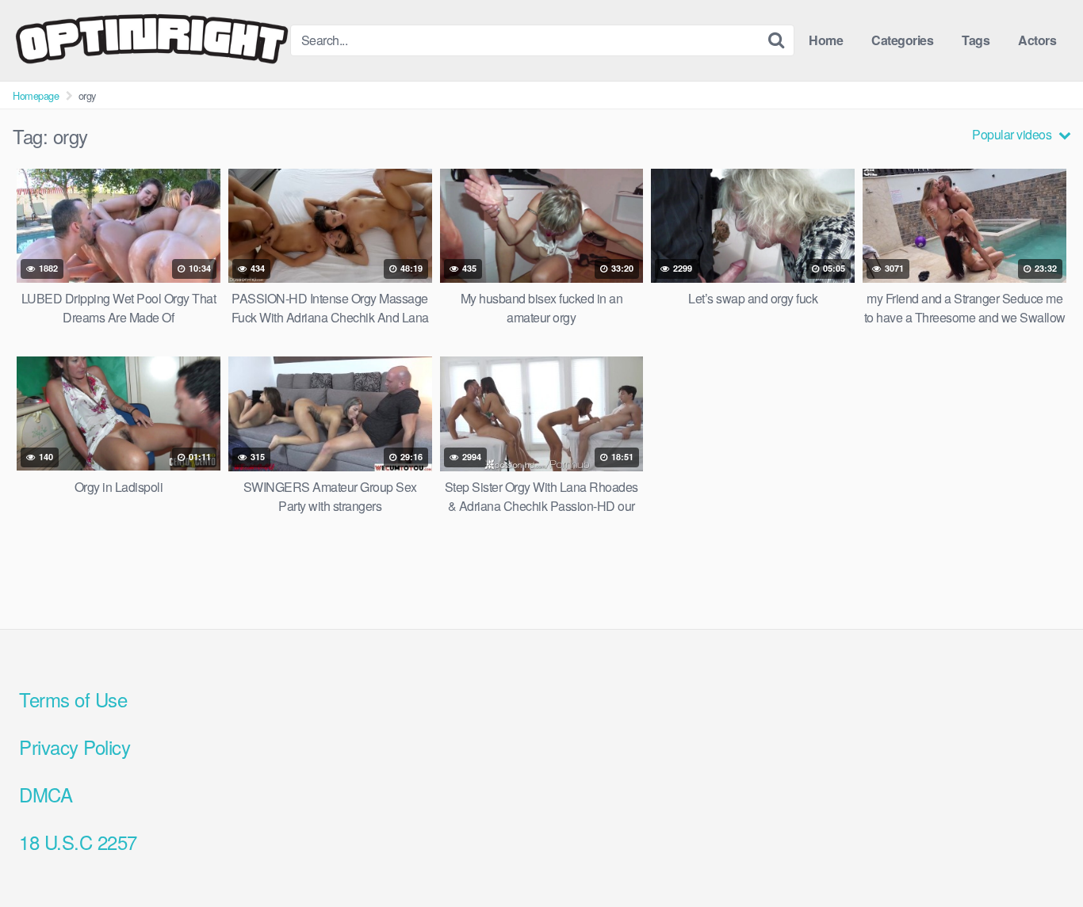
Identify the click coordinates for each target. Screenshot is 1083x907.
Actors (1037, 40)
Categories (902, 40)
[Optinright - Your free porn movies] (151, 40)
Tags (975, 40)
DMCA (45, 794)
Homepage (36, 95)
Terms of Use (73, 699)
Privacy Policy (74, 746)
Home (826, 40)
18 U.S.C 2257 (78, 842)
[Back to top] (1039, 856)
